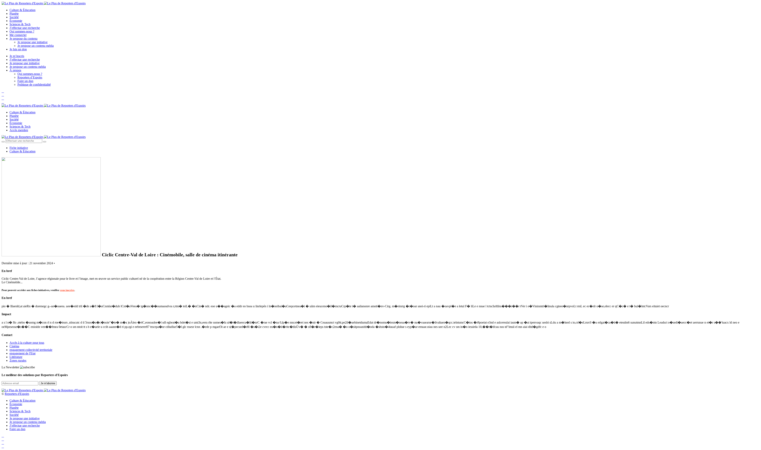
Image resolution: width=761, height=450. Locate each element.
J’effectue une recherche (25, 28)
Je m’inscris (17, 56)
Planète (14, 13)
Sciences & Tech (20, 24)
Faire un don (25, 81)
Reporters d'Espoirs (17, 393)
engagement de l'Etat (22, 353)
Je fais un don (18, 49)
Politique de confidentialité (34, 84)
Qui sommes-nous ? (22, 31)
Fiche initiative (19, 147)
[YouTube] (3, 98)
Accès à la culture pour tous (27, 342)
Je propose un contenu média (35, 45)
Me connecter (18, 35)
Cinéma (14, 346)
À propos (15, 70)
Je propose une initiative (32, 42)
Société (14, 17)
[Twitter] (3, 95)
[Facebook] (3, 91)
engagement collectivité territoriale (31, 349)
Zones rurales (18, 360)
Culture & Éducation (22, 10)
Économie (16, 20)
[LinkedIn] (3, 102)
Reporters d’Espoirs (29, 77)
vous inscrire (67, 290)
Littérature (16, 357)
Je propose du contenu (23, 38)
